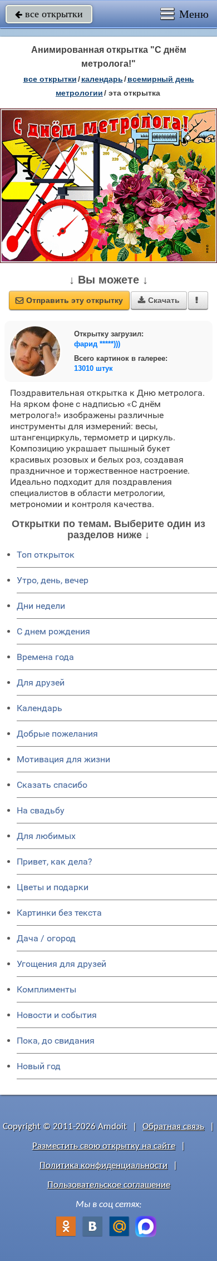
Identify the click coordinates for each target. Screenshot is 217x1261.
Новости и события (57, 1015)
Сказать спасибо (52, 785)
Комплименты (46, 989)
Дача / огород (46, 938)
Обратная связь (173, 1126)
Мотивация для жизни (63, 759)
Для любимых (46, 836)
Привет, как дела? (54, 861)
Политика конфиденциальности (103, 1165)
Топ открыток (46, 554)
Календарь (102, 79)
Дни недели (41, 605)
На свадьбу (41, 810)
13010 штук (93, 368)
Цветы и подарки (52, 887)
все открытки (49, 13)
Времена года (45, 657)
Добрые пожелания (57, 733)
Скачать (159, 300)
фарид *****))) (97, 344)
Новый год (39, 1066)
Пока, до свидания (56, 1040)
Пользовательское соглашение (108, 1185)
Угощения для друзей (61, 964)
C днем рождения (53, 631)
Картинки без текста (59, 912)
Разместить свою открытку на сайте (103, 1146)
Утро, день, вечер (52, 580)
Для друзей (41, 682)
